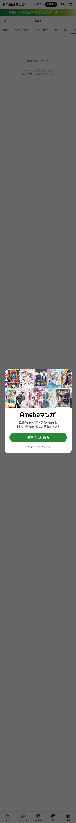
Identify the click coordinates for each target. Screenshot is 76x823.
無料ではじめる (38, 437)
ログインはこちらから (38, 447)
